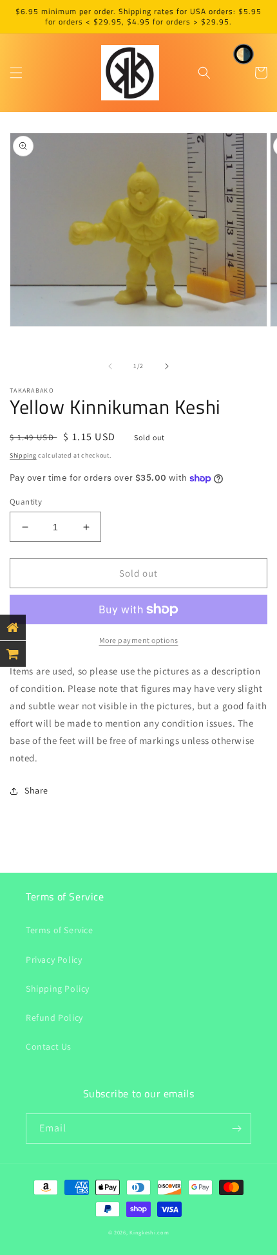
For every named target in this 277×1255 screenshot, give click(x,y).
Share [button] (36, 790)
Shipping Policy (58, 988)
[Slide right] (167, 366)
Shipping (23, 455)
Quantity (26, 501)
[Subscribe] (236, 1128)
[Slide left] (110, 366)
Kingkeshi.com (149, 1232)
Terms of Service (59, 930)
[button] (16, 73)
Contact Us (49, 1046)
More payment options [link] (138, 640)
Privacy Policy (54, 959)
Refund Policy (54, 1017)
